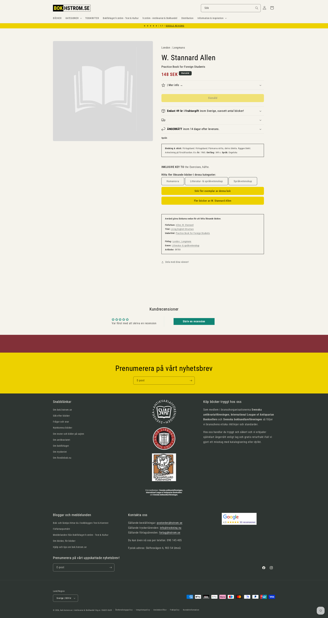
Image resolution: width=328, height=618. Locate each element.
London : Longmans (182, 241)
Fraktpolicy (175, 610)
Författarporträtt (61, 529)
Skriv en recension (194, 321)
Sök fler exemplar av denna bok (213, 191)
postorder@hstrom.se (169, 522)
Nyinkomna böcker (62, 427)
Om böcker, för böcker (64, 541)
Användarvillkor (160, 610)
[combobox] (231, 8)
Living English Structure (182, 229)
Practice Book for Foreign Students (193, 233)
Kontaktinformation (191, 610)
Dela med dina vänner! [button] (177, 262)
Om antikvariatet (61, 439)
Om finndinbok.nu (62, 457)
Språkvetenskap (243, 181)
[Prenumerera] (191, 381)
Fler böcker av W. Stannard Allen (212, 200)
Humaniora (173, 181)
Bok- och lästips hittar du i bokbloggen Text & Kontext (80, 523)
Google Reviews (175, 26)
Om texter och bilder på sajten (68, 433)
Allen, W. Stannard (185, 225)
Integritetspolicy (143, 610)
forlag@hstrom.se (169, 532)
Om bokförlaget (61, 445)
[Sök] (257, 8)
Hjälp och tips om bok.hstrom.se (70, 547)
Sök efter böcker (61, 415)
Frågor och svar (61, 421)
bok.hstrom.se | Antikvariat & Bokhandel (77, 610)
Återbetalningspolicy (124, 610)
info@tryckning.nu (170, 527)
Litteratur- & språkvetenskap (206, 181)
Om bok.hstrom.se (62, 409)
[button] (73, 18)
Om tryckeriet (60, 451)
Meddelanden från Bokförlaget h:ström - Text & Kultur (80, 535)
